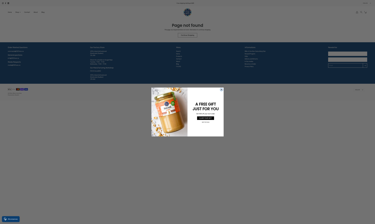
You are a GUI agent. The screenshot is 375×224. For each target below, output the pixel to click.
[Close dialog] (221, 89)
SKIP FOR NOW (205, 122)
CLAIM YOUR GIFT (205, 118)
